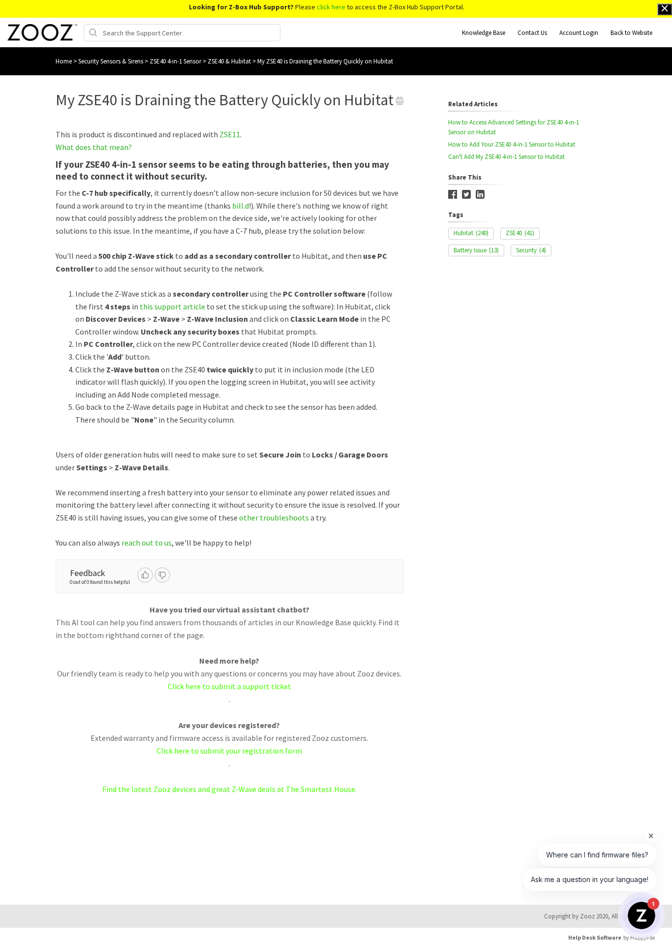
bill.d (240, 206)
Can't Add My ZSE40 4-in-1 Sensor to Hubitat (506, 157)
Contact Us (532, 33)
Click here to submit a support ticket (229, 686)
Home (64, 61)
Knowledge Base (483, 33)
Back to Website (631, 33)
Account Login (578, 33)
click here (331, 6)
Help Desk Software (594, 937)
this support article (171, 306)
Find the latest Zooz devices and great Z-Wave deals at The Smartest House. (229, 789)
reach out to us (147, 543)
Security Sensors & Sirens (111, 61)
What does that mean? (94, 147)
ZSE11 (229, 134)
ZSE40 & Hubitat (230, 61)
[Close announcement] (664, 9)
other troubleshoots (274, 517)
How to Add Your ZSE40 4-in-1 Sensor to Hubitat (511, 144)
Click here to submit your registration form (229, 751)
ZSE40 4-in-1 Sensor (176, 61)
